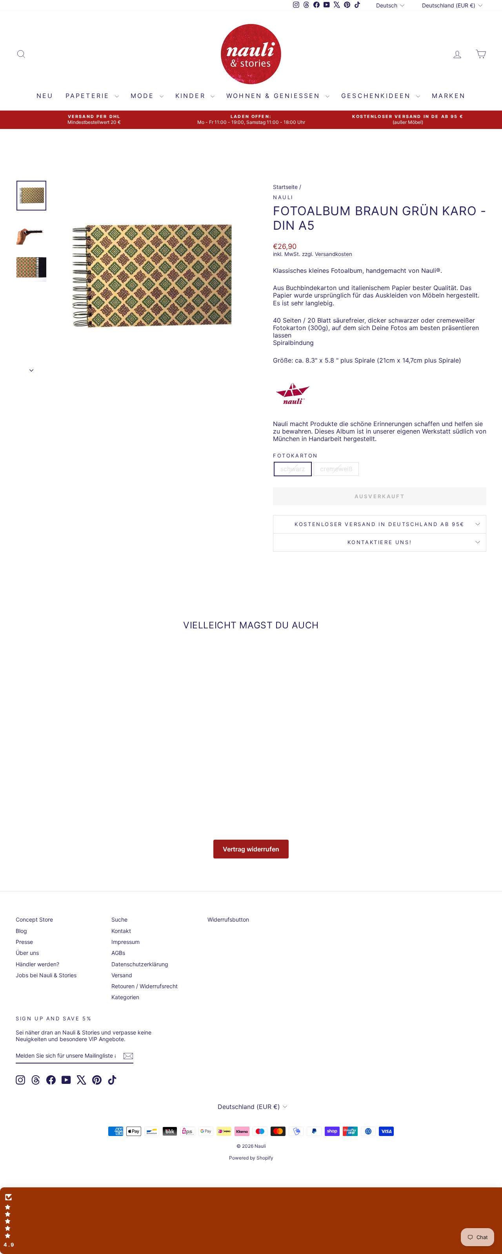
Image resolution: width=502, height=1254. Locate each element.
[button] (251, 1220)
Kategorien (125, 997)
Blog (21, 930)
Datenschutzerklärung (139, 964)
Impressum (125, 941)
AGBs (118, 952)
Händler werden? (37, 964)
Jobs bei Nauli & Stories (46, 975)
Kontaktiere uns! (379, 542)
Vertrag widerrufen (251, 849)
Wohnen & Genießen (275, 96)
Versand (121, 975)
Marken (449, 96)
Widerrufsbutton (228, 919)
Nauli (283, 197)
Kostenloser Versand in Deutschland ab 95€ (380, 524)
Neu (45, 96)
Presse (24, 941)
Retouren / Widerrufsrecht (144, 986)
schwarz (292, 469)
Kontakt (121, 930)
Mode (144, 96)
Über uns (27, 952)
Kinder (192, 96)
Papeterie (89, 96)
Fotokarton (295, 456)
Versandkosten (333, 254)
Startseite (285, 186)
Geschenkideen (377, 96)
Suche (119, 919)
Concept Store (34, 919)
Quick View (71, 753)
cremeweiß (336, 469)
